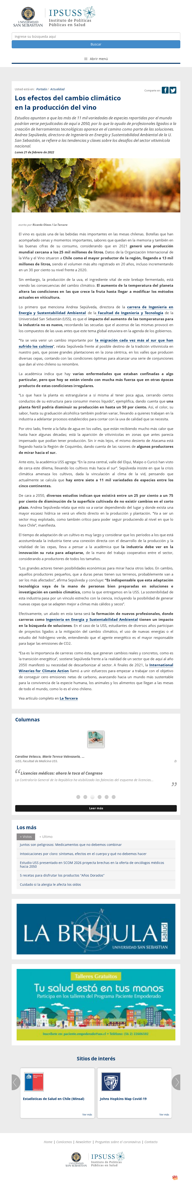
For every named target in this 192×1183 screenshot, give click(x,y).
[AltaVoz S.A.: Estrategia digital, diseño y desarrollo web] (175, 1178)
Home (48, 1142)
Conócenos (64, 1142)
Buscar (96, 44)
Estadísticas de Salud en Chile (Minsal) (53, 1098)
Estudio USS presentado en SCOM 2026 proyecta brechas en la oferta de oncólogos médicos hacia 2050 (92, 864)
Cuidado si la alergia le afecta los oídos (50, 884)
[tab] (26, 836)
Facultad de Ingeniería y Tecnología (129, 312)
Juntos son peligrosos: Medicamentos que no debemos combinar (71, 844)
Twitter (173, 90)
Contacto (151, 1142)
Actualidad (57, 89)
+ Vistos (26, 836)
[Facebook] (165, 90)
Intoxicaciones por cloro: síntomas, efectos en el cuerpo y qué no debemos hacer (83, 853)
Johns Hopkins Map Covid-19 (123, 1098)
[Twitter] (173, 90)
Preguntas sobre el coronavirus (118, 1142)
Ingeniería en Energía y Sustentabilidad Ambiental (92, 619)
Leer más (96, 808)
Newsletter (83, 1142)
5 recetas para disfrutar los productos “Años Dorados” (62, 875)
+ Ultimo (45, 836)
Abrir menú (98, 59)
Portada (41, 89)
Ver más (87, 1114)
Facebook (165, 90)
